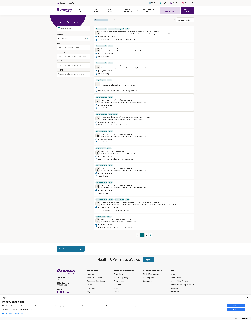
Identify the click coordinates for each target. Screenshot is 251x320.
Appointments (119, 285)
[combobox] (73, 28)
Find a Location (95, 10)
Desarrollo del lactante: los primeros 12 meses (117, 49)
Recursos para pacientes (128, 10)
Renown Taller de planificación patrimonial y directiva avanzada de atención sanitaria (130, 32)
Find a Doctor (119, 274)
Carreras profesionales (170, 10)
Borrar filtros (113, 20)
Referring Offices (149, 277)
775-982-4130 (62, 285)
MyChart (154, 3)
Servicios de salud (109, 10)
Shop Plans (176, 3)
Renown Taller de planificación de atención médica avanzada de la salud (125, 117)
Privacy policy (19, 313)
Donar (187, 3)
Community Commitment (96, 281)
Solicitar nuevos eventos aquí (70, 249)
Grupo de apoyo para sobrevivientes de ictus (116, 83)
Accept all (236, 305)
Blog (88, 292)
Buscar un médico (80, 10)
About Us (90, 274)
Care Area (60, 34)
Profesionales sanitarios (148, 10)
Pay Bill (164, 3)
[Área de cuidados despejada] (85, 38)
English (5, 298)
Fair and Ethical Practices (179, 281)
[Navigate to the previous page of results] (137, 235)
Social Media (175, 292)
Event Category (62, 52)
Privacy (173, 274)
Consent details (7, 313)
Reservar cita (187, 10)
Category (60, 70)
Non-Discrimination (177, 277)
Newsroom (91, 288)
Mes (58, 43)
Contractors (147, 281)
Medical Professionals (151, 274)
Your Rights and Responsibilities (182, 285)
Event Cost (60, 61)
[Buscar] (192, 3)
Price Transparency (121, 277)
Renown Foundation (94, 277)
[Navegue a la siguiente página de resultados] (150, 235)
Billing (116, 292)
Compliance (174, 288)
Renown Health (100, 20)
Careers (90, 285)
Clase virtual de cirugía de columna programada (117, 66)
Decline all (236, 309)
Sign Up (148, 259)
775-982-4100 (62, 280)
